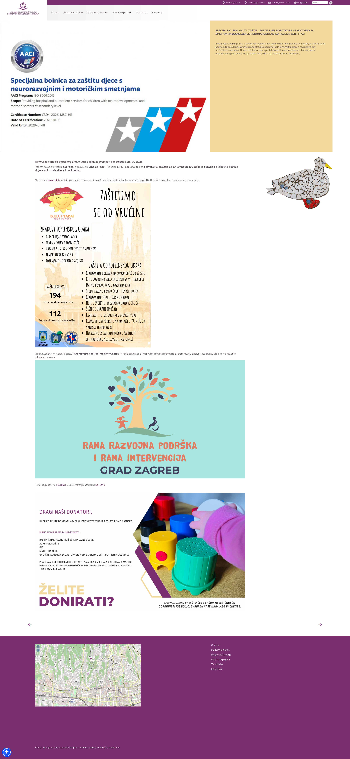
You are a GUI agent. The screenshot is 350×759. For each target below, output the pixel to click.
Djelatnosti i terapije (97, 12)
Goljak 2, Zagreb (232, 3)
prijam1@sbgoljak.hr (281, 3)
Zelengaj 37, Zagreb (256, 3)
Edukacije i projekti (121, 12)
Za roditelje (141, 12)
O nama (55, 12)
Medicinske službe (73, 12)
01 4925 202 (303, 3)
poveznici (61, 485)
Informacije (158, 12)
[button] (204, 87)
